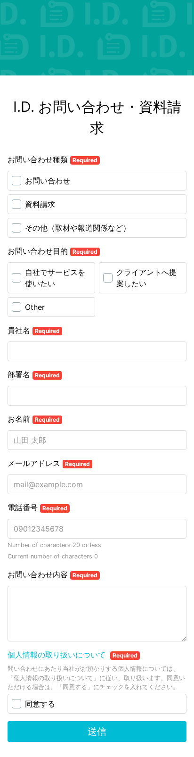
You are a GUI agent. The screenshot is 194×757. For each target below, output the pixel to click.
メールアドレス (49, 463)
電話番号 (37, 507)
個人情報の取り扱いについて (58, 654)
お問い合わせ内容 (52, 574)
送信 (97, 731)
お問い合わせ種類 (52, 159)
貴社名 (34, 330)
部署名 (34, 374)
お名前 (34, 419)
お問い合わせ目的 (52, 251)
